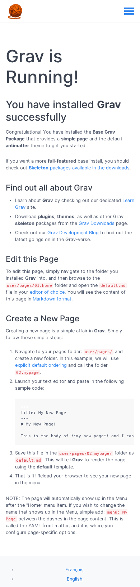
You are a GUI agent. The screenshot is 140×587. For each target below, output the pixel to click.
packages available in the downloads (79, 167)
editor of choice (47, 292)
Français (74, 569)
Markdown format (52, 299)
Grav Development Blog (73, 232)
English (75, 579)
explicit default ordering (41, 365)
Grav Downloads (97, 223)
